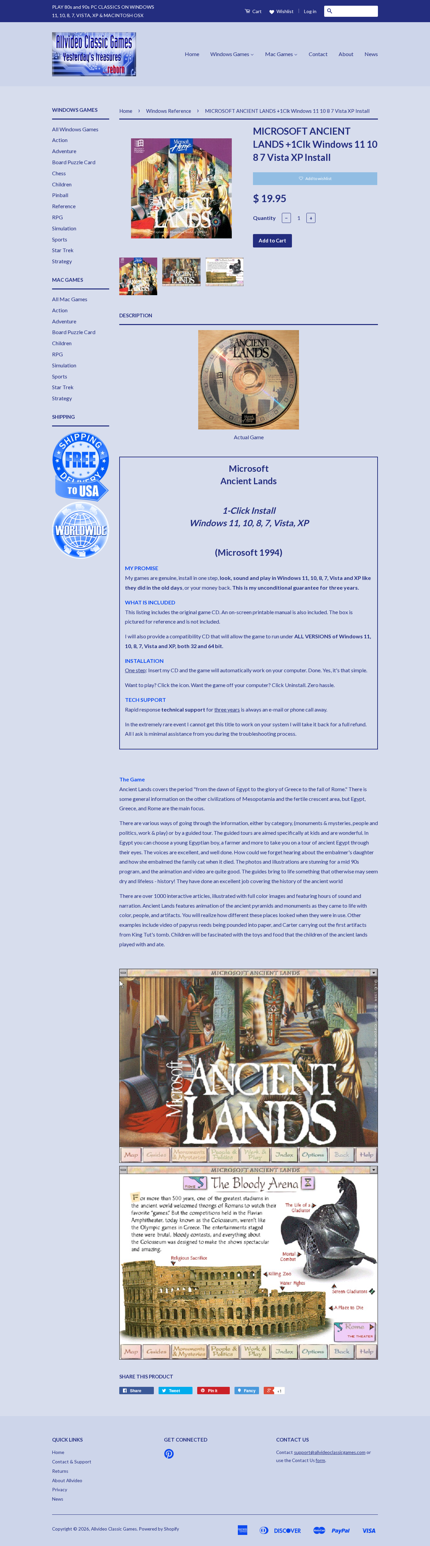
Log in (310, 11)
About (346, 54)
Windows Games (230, 54)
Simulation (64, 228)
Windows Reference (168, 111)
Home (192, 54)
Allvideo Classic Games (114, 1529)
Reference (64, 206)
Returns (60, 1471)
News (371, 54)
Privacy (59, 1489)
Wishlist (284, 11)
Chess (59, 173)
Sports (59, 239)
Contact (318, 54)
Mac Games (279, 54)
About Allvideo (67, 1480)
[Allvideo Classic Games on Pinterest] (169, 1456)
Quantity (264, 218)
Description (135, 315)
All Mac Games (69, 299)
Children (62, 184)
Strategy (62, 261)
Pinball (60, 195)
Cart (256, 11)
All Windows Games (75, 129)
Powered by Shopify (159, 1529)
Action (60, 140)
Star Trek (63, 250)
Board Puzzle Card (73, 162)
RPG (57, 217)
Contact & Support (71, 1461)
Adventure (64, 151)
